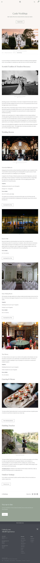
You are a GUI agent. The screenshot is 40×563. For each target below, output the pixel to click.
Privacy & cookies (6, 560)
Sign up (4, 514)
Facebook (32, 538)
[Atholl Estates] (20, 2)
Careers (22, 551)
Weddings (14, 52)
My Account (24, 560)
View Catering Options (8, 420)
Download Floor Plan (7, 204)
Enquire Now (20, 21)
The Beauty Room (6, 468)
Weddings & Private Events (8, 52)
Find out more (6, 484)
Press (22, 549)
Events (22, 548)
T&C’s (2, 560)
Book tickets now (20, 522)
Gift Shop (22, 546)
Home (2, 52)
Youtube (31, 541)
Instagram (32, 540)
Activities (23, 544)
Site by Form (28, 560)
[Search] (34, 2)
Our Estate (23, 538)
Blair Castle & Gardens (23, 541)
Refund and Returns (12, 560)
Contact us (23, 552)
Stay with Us (23, 543)
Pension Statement (18, 560)
